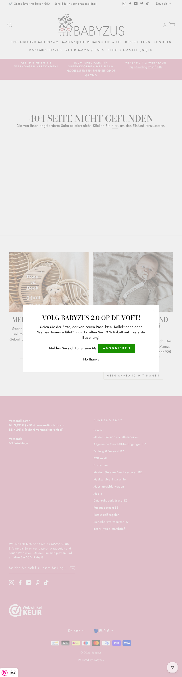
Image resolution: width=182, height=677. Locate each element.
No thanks (91, 359)
